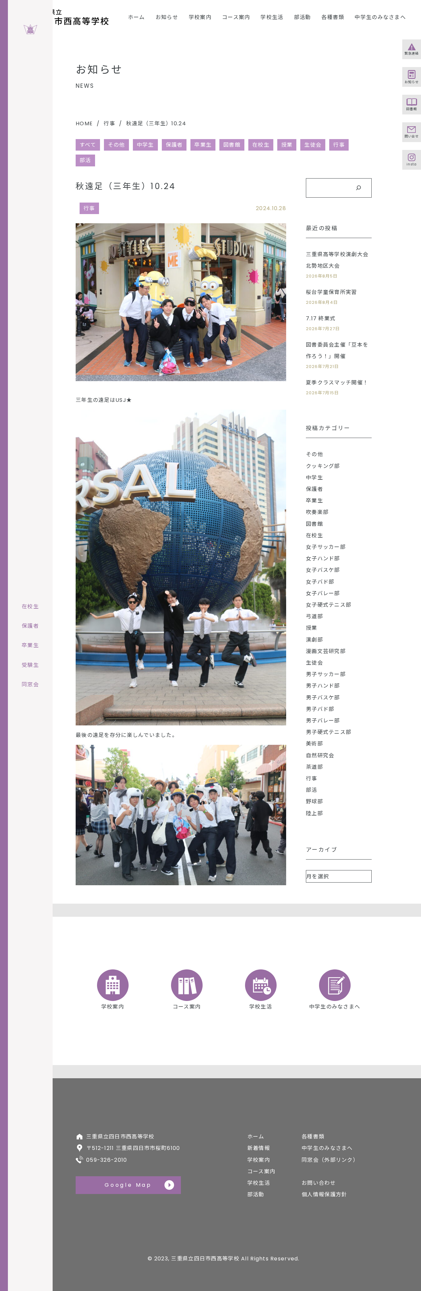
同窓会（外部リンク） (330, 1160)
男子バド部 (320, 709)
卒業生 (202, 145)
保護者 (174, 145)
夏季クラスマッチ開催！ (337, 382)
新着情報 (258, 1148)
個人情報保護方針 (324, 1194)
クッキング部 (323, 466)
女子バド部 (320, 582)
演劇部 (314, 640)
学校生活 (271, 17)
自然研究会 (320, 755)
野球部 (314, 801)
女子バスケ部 (323, 570)
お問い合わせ (319, 1183)
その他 (116, 145)
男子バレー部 (323, 720)
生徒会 (312, 145)
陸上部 (314, 813)
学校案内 (200, 17)
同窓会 (30, 684)
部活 (85, 160)
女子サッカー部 (326, 547)
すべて (88, 145)
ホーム (136, 17)
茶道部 (314, 767)
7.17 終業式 (320, 318)
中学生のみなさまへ (380, 17)
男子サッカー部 (326, 674)
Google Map (128, 1185)
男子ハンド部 (323, 686)
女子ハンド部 (323, 558)
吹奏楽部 (317, 512)
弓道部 (314, 616)
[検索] (358, 188)
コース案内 (236, 17)
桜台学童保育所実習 (331, 292)
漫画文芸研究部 (326, 651)
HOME (84, 123)
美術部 (314, 743)
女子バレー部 (323, 593)
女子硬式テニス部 (328, 605)
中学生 (145, 145)
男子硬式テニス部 (328, 732)
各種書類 (332, 17)
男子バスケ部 (323, 697)
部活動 (302, 17)
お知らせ (167, 17)
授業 (287, 145)
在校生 (260, 145)
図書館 (231, 145)
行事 (109, 123)
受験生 (30, 665)
